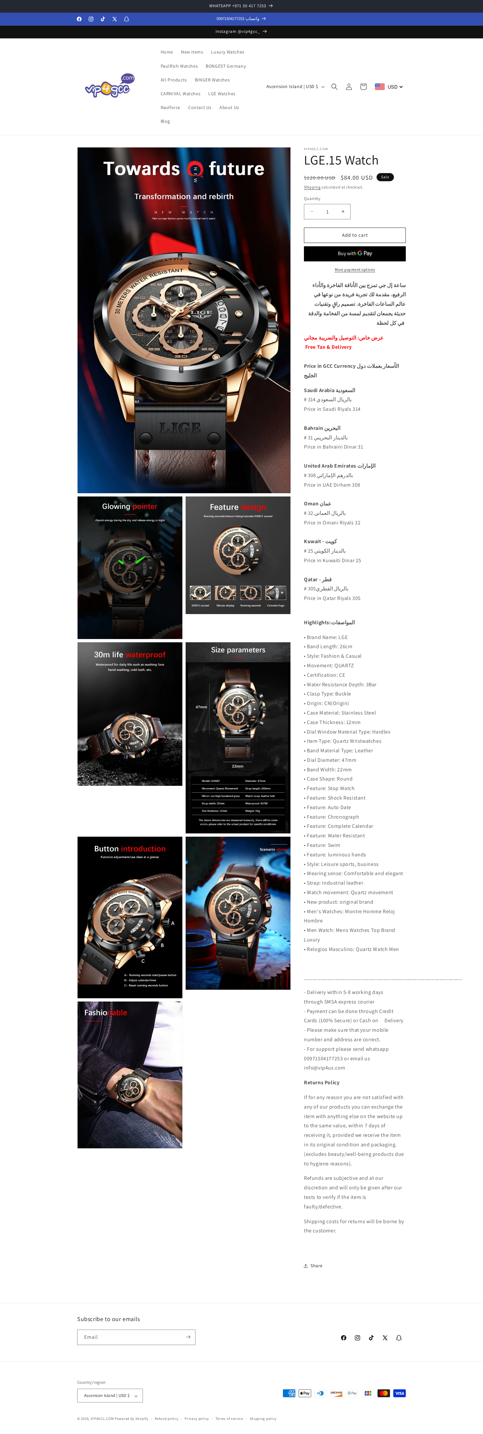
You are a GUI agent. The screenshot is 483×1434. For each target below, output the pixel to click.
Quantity (312, 198)
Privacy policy (197, 1418)
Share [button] (316, 1266)
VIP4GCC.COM (102, 1419)
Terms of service (229, 1418)
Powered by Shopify (132, 1419)
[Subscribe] (188, 1337)
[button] (334, 86)
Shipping (312, 187)
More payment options (355, 269)
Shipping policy (263, 1418)
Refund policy (166, 1418)
